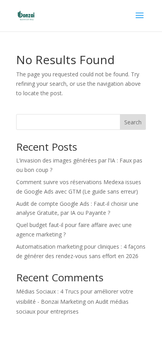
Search (133, 122)
